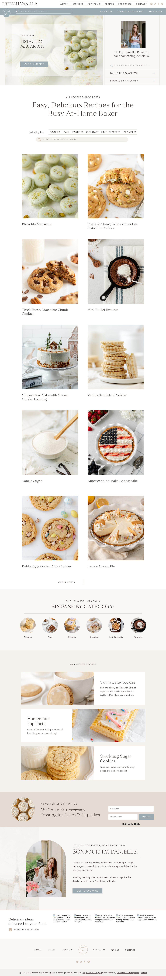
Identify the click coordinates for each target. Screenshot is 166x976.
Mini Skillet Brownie (103, 310)
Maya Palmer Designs (92, 972)
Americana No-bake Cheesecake (113, 481)
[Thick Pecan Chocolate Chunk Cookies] (50, 271)
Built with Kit (131, 824)
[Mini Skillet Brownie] (116, 271)
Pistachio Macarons (32, 44)
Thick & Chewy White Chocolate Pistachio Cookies (113, 226)
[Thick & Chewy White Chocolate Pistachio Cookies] (116, 186)
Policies (144, 972)
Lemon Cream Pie (101, 566)
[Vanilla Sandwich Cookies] (116, 357)
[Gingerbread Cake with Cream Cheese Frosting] (50, 357)
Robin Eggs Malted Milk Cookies (47, 566)
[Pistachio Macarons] (133, 34)
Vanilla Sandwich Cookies (107, 395)
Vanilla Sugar (32, 481)
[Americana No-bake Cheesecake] (116, 442)
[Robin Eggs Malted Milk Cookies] (50, 528)
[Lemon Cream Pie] (116, 528)
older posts (66, 582)
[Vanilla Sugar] (50, 442)
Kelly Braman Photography (128, 972)
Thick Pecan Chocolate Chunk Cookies (45, 312)
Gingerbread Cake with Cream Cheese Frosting (45, 397)
